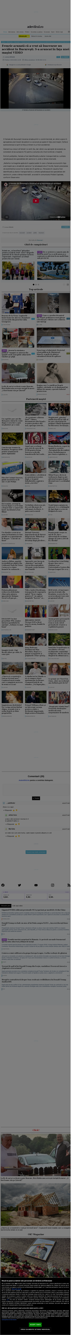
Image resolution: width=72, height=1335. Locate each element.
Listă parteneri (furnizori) (9, 1319)
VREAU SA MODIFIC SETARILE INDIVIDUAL (35, 1329)
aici (8, 1299)
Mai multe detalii (16, 1289)
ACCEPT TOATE (35, 1324)
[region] (35, 1306)
